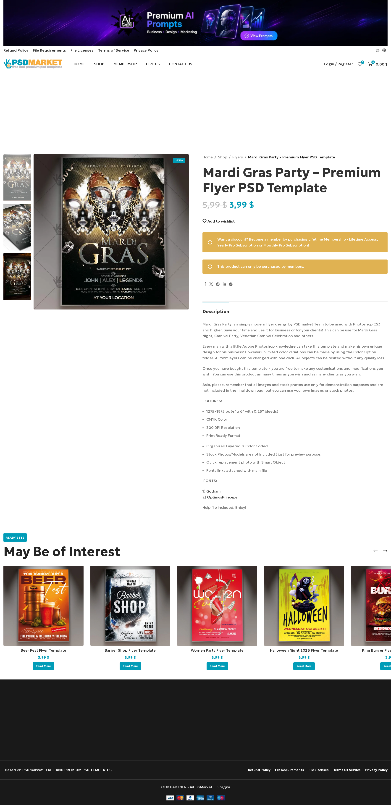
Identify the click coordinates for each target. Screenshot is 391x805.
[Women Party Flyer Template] (217, 606)
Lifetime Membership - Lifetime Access (343, 239)
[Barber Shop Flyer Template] (130, 606)
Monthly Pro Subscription (285, 245)
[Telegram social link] (230, 284)
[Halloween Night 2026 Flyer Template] (304, 606)
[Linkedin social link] (224, 284)
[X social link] (211, 284)
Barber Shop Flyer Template (130, 650)
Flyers (237, 157)
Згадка (223, 787)
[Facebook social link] (205, 284)
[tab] (215, 309)
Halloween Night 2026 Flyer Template (304, 650)
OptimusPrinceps (222, 497)
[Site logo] (32, 63)
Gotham (213, 491)
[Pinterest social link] (384, 50)
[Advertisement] (195, 114)
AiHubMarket (201, 787)
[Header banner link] (195, 23)
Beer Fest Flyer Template (43, 650)
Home (207, 157)
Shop (222, 157)
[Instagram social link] (378, 50)
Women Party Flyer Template (217, 650)
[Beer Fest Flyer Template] (43, 606)
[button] (375, 551)
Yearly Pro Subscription (237, 245)
